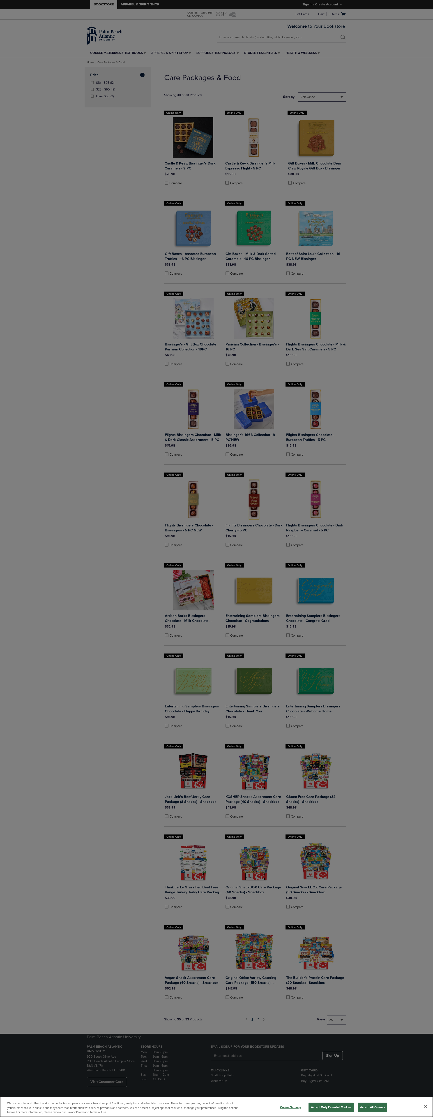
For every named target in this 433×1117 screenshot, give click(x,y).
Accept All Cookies (372, 1107)
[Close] (426, 1106)
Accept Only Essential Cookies (331, 1107)
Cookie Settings (290, 1107)
